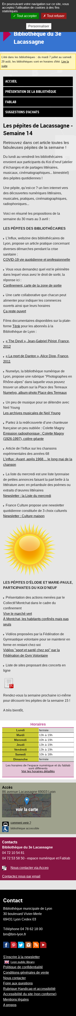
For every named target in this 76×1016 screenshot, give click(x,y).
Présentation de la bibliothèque (30, 91)
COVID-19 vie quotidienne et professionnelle (36, 259)
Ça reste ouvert (14, 311)
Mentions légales (16, 999)
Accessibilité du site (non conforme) (29, 994)
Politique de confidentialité (23, 967)
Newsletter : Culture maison (24, 516)
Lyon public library (23, 962)
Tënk (16, 326)
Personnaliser (38, 26)
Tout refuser (55, 16)
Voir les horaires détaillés (38, 771)
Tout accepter (26, 16)
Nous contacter (14, 978)
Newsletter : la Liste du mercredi (27, 496)
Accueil (11, 81)
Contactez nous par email (21, 876)
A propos (9, 1005)
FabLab (10, 102)
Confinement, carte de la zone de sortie (32, 285)
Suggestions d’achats (22, 112)
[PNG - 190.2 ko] (29, 549)
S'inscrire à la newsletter (21, 957)
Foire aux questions (18, 983)
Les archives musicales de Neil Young (31, 413)
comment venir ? (21, 823)
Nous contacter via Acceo (30, 868)
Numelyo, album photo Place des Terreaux (35, 392)
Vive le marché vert (17, 613)
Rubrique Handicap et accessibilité (29, 989)
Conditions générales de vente (26, 972)
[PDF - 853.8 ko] (8, 682)
